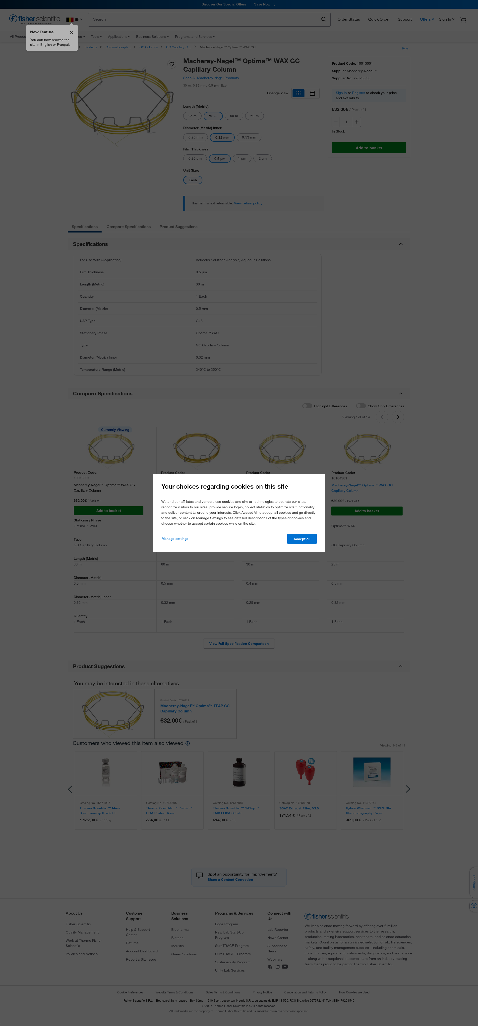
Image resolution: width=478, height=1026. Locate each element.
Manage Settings (175, 538)
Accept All (302, 539)
